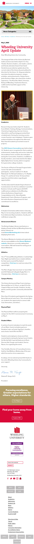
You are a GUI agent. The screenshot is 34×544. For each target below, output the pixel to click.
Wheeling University (11, 3)
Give (29, 536)
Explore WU (17, 418)
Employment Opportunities (16, 532)
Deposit (21, 536)
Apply (4, 536)
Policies (10, 525)
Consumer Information (14, 527)
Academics (11, 499)
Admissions (11, 501)
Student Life (11, 503)
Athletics (10, 507)
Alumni (10, 509)
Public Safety (12, 523)
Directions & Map (13, 519)
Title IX (10, 521)
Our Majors (17, 401)
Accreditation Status (14, 530)
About (10, 497)
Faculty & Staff (12, 514)
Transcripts (17, 541)
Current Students (13, 512)
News (9, 505)
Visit (12, 536)
